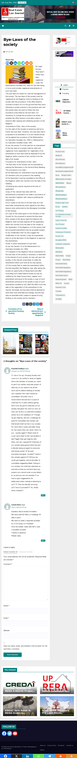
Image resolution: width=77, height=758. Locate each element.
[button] (65, 26)
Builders (65, 207)
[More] (31, 63)
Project (58, 260)
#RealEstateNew (61, 195)
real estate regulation (63, 267)
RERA (70, 279)
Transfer (58, 291)
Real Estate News (61, 263)
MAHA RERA (60, 256)
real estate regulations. (63, 271)
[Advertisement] (66, 67)
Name (6, 606)
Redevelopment (61, 279)
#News (68, 183)
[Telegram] (23, 63)
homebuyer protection (63, 232)
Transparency (60, 295)
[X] (11, 63)
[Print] (27, 63)
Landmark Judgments (63, 244)
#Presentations (61, 187)
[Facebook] (7, 63)
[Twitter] (9, 733)
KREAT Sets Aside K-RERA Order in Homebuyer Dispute (18, 713)
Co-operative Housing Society (63, 215)
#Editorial (59, 155)
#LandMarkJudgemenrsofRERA (66, 167)
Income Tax (59, 236)
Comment (8, 564)
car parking (59, 210)
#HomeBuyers (60, 163)
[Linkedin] (15, 63)
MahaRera (59, 252)
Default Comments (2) (10, 552)
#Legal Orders (66, 175)
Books (58, 207)
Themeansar (7, 748)
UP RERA (58, 299)
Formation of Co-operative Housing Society (16, 311)
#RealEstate (59, 191)
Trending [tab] (65, 93)
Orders (68, 256)
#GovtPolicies (60, 159)
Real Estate (66, 260)
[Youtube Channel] (15, 733)
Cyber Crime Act (61, 220)
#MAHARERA (60, 183)
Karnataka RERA (61, 240)
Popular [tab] (65, 89)
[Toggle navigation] (73, 25)
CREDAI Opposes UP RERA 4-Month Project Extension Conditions (19, 691)
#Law (57, 175)
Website (6, 630)
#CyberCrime (60, 151)
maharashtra (60, 248)
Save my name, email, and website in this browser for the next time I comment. (25, 647)
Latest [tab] (65, 85)
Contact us (69, 745)
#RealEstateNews (61, 199)
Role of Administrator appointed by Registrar (37, 312)
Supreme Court (61, 287)
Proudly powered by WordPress (12, 746)
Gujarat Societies (61, 228)
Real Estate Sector (62, 275)
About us (43, 745)
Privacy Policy (51, 745)
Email (6, 618)
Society (66, 283)
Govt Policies (60, 224)
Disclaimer (61, 745)
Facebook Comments (26, 552)
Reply (43, 495)
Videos (42, 750)
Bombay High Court (62, 203)
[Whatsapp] (19, 63)
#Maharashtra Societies (63, 179)
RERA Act (59, 283)
